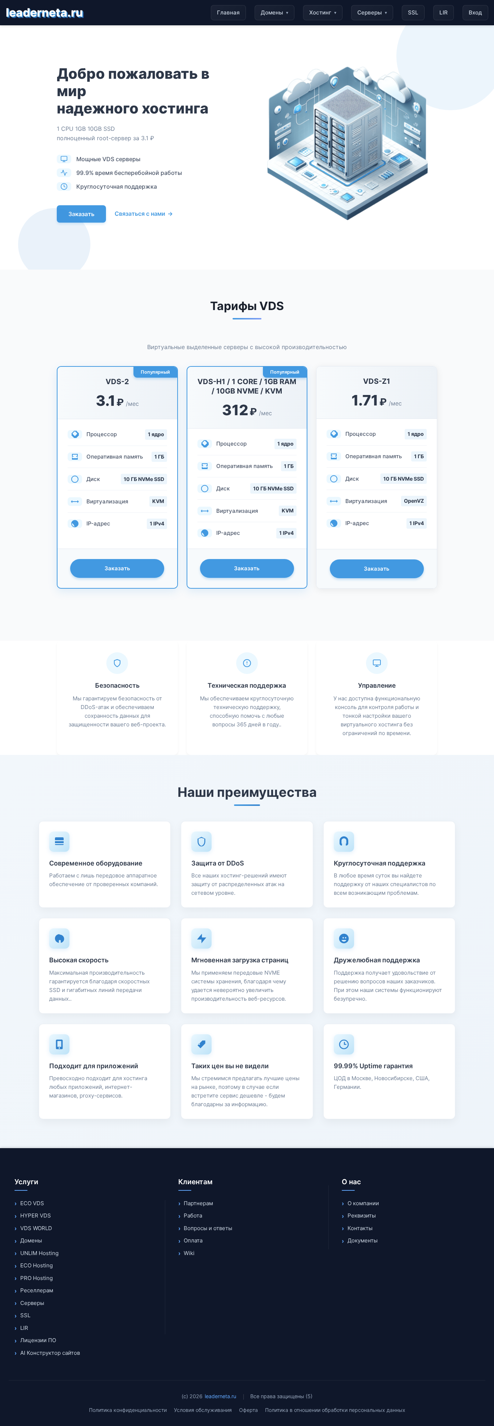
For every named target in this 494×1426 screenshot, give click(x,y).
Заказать (81, 214)
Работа (193, 1215)
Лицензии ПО (38, 1340)
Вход (475, 12)
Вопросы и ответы (208, 1228)
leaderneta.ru (44, 12)
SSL (413, 12)
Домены (274, 12)
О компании (363, 1203)
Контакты (360, 1228)
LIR (443, 12)
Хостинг (322, 12)
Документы (363, 1240)
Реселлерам (36, 1290)
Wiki (189, 1253)
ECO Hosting (36, 1265)
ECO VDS (32, 1203)
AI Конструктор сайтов (50, 1352)
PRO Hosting (36, 1278)
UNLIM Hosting (39, 1253)
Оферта (248, 1410)
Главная (228, 12)
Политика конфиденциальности (128, 1410)
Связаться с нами (144, 213)
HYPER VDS (35, 1215)
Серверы (372, 12)
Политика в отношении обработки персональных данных (335, 1410)
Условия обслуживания (203, 1410)
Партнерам (198, 1203)
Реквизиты (362, 1215)
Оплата (193, 1240)
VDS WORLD (36, 1228)
